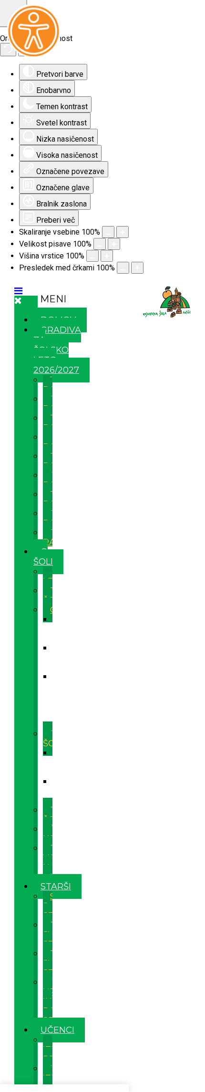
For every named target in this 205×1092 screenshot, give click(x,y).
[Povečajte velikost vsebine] (122, 232)
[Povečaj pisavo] (114, 244)
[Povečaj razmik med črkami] (137, 268)
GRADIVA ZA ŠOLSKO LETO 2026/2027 (57, 350)
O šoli (43, 556)
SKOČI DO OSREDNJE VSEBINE (103, 282)
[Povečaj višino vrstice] (107, 256)
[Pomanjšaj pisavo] (99, 244)
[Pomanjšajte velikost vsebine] (108, 232)
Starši (56, 886)
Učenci (57, 1030)
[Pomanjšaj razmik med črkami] (123, 268)
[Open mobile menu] (18, 291)
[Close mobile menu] (18, 300)
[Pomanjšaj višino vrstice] (92, 256)
